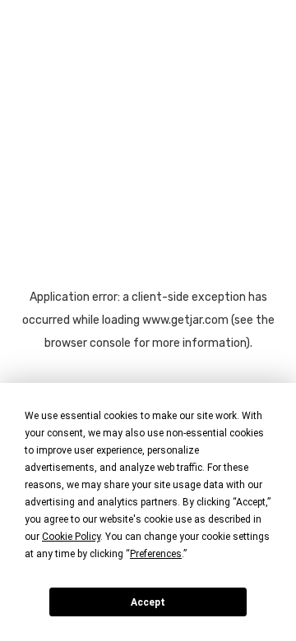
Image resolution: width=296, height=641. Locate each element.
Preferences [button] (156, 554)
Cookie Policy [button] (71, 536)
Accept (148, 602)
